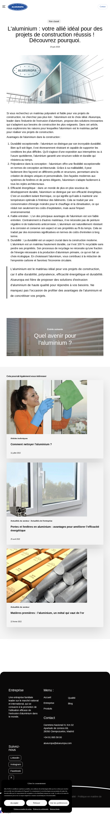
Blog (70, 703)
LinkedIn (14, 757)
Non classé (54, 21)
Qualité (71, 698)
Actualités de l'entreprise (41, 521)
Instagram (15, 764)
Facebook (15, 771)
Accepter (14, 803)
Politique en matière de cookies (23, 809)
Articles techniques (19, 438)
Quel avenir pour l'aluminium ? (55, 337)
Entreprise (49, 703)
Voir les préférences (58, 803)
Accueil (47, 697)
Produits (48, 708)
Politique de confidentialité (41, 809)
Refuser (36, 803)
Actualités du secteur (20, 521)
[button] (3, 6)
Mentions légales (55, 809)
